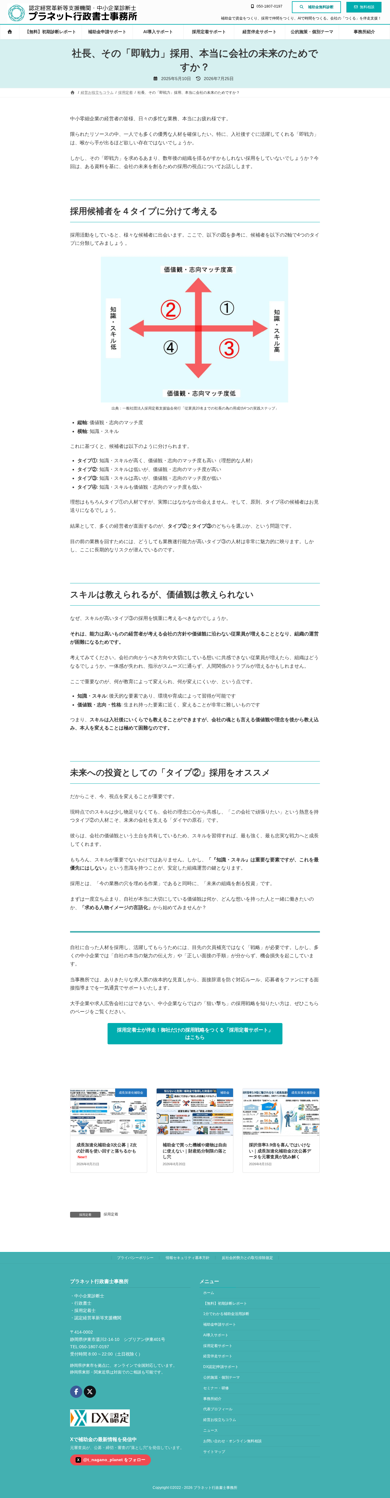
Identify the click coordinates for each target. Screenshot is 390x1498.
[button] (195, 1033)
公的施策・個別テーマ (221, 1377)
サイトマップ (214, 1451)
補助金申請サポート (219, 1324)
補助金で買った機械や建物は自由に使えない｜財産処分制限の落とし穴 (195, 1150)
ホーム (208, 1293)
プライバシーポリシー (135, 1258)
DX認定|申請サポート (221, 1367)
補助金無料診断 (321, 7)
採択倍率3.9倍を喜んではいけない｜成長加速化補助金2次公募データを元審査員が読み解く (280, 1150)
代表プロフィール (217, 1409)
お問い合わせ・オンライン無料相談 (232, 1441)
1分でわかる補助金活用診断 (226, 1314)
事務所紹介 (212, 1399)
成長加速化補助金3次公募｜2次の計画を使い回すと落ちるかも (106, 1150)
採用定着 (111, 1214)
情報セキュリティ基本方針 (188, 1258)
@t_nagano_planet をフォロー (111, 1459)
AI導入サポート (216, 1335)
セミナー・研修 (216, 1388)
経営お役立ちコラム (219, 1420)
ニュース (210, 1430)
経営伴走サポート (217, 1356)
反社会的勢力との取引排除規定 (247, 1258)
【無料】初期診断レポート (225, 1303)
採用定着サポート (217, 1346)
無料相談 (367, 7)
